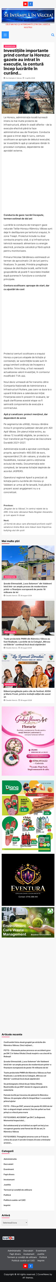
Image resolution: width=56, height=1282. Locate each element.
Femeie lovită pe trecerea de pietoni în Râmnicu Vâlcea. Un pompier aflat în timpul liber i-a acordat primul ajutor (27, 1098)
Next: (28, 525)
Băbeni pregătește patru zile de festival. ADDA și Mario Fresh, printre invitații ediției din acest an (27, 694)
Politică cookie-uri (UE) (15, 1200)
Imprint (7, 1205)
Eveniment (9, 1169)
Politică (7, 1195)
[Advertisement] (28, 183)
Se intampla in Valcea (14, 78)
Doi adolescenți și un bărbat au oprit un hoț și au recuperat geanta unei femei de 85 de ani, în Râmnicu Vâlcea (26, 1128)
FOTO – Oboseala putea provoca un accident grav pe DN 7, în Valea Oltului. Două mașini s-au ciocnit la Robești (28, 1053)
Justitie (7, 1184)
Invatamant (9, 1179)
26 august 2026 (26, 700)
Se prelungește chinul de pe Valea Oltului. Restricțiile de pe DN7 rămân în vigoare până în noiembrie (25, 1087)
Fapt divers (9, 1174)
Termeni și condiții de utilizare (18, 1190)
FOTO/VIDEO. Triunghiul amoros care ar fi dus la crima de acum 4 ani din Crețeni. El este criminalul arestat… (27, 1139)
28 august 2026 (26, 595)
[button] (4, 34)
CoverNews (43, 1274)
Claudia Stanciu (11, 595)
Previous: (28, 510)
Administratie (10, 46)
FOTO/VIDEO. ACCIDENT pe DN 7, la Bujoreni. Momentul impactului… (24, 1119)
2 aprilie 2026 (30, 78)
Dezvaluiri (8, 1164)
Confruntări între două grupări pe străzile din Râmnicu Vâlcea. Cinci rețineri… (25, 1044)
